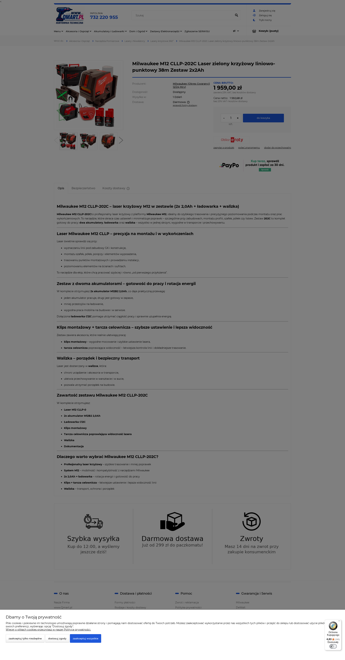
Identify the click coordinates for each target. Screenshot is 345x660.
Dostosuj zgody (57, 638)
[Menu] (339, 622)
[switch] (333, 646)
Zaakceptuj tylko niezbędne (25, 638)
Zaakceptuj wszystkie (85, 638)
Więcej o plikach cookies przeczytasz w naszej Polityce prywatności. (48, 629)
